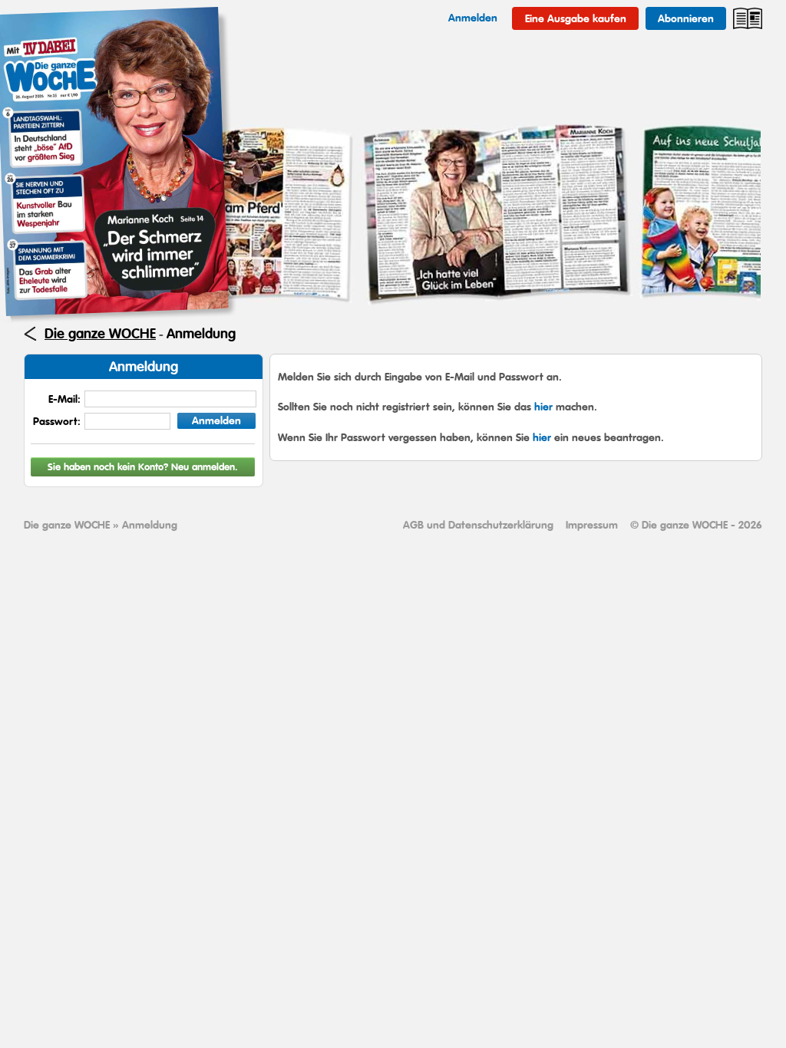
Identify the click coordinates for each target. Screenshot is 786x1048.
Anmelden (216, 420)
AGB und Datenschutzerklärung (478, 525)
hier (543, 407)
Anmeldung (201, 334)
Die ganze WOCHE (100, 334)
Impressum (592, 525)
